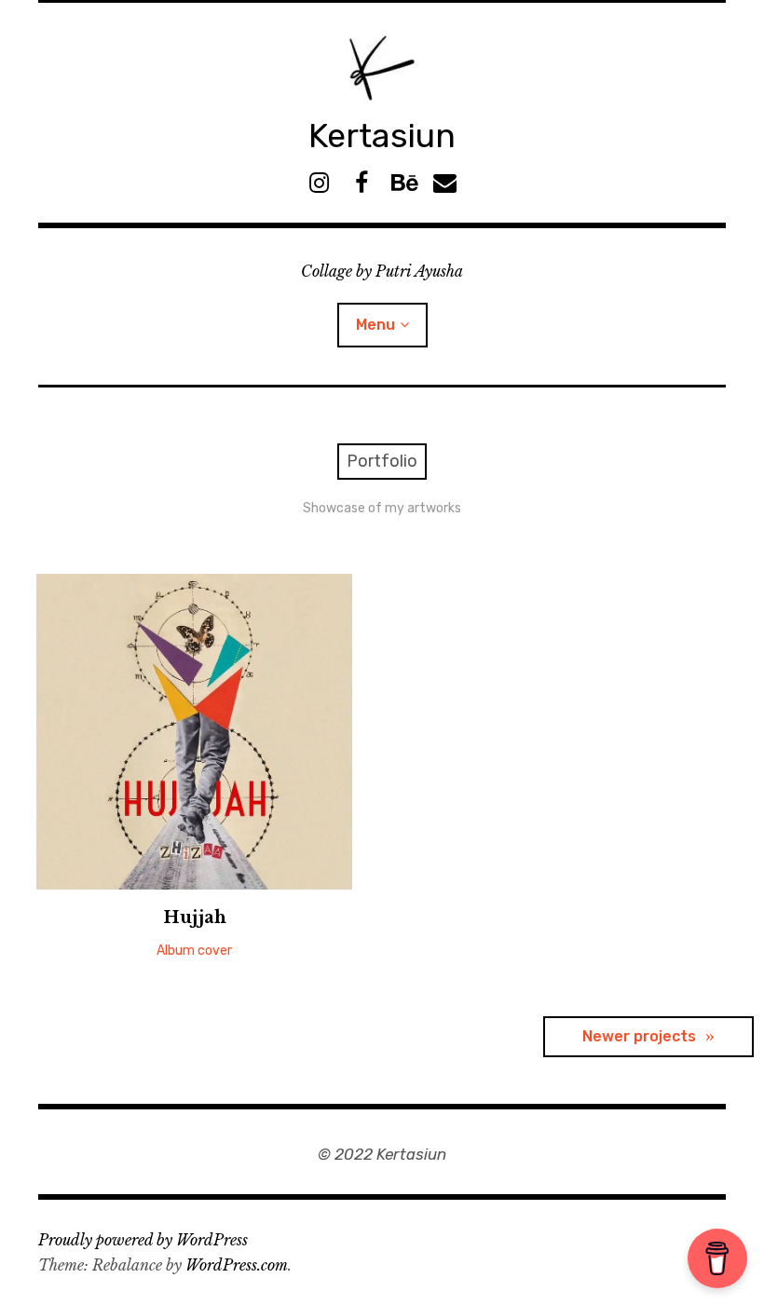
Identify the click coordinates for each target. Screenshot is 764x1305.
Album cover (194, 950)
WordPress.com (236, 1265)
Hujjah (194, 917)
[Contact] (445, 183)
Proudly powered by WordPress (143, 1239)
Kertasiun (382, 136)
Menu (375, 324)
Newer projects (639, 1036)
